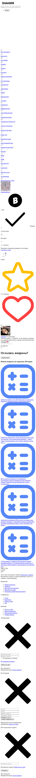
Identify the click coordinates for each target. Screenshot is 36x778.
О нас (6, 598)
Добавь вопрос (9, 614)
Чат (6, 603)
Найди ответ (9, 601)
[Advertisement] (18, 30)
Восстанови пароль (11, 613)
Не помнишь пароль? (8, 661)
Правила (7, 586)
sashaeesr (3, 336)
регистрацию (17, 670)
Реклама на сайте (10, 590)
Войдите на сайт (19, 767)
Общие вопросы (10, 584)
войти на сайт (13, 724)
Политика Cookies (27, 575)
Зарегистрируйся (10, 611)
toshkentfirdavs (5, 192)
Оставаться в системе (10, 658)
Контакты (8, 599)
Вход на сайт (9, 609)
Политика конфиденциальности (15, 591)
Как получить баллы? (12, 588)
